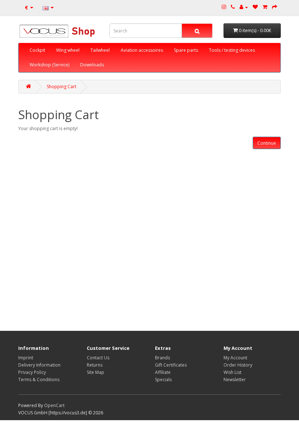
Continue (266, 143)
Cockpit (37, 50)
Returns (94, 365)
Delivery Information (39, 365)
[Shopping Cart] (265, 7)
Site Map (95, 372)
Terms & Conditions (38, 379)
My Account (235, 358)
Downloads (92, 65)
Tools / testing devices (232, 50)
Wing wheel (67, 50)
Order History (238, 365)
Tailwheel (100, 50)
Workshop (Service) (49, 65)
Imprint (25, 358)
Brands (162, 358)
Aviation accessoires (142, 50)
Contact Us (98, 358)
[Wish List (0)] (255, 7)
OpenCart (54, 405)
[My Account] (244, 7)
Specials (163, 379)
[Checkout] (274, 7)
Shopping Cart (61, 86)
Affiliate (163, 372)
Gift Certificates (171, 365)
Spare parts (186, 50)
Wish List (232, 372)
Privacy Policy (32, 372)
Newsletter (235, 379)
